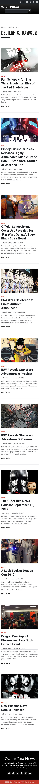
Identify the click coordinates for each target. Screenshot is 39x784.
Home (3, 27)
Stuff (3, 567)
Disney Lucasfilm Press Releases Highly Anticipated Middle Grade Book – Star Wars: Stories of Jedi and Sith (19, 157)
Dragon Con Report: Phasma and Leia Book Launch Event (17, 640)
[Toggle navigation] (35, 11)
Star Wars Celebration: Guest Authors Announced (17, 304)
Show (3, 497)
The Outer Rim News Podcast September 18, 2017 (17, 505)
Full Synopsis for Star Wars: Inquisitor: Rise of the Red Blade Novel (18, 83)
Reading (4, 76)
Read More (5, 106)
